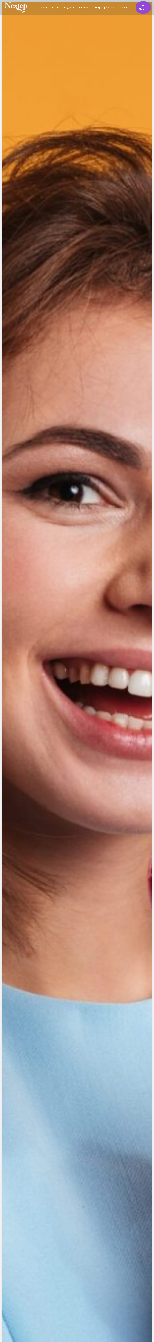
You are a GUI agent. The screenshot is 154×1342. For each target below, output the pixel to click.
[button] (143, 7)
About (55, 7)
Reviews (83, 7)
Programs (69, 7)
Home (44, 7)
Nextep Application (103, 7)
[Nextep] (16, 7)
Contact (123, 7)
